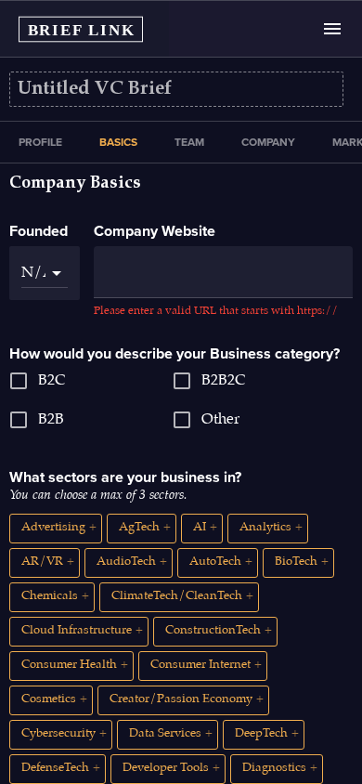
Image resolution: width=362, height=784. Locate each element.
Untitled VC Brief (95, 89)
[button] (55, 528)
